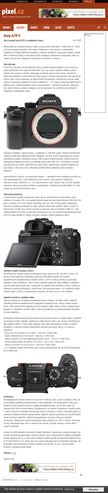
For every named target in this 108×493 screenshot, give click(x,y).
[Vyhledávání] (105, 27)
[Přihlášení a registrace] (99, 27)
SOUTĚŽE (71, 27)
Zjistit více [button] (69, 489)
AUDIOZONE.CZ (22, 1)
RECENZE (21, 27)
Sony (14, 453)
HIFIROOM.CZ (74, 1)
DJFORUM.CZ (57, 1)
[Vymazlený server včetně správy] (95, 34)
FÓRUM (46, 27)
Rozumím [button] (93, 489)
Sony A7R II (12, 35)
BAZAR (58, 27)
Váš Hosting (44, 480)
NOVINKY (7, 27)
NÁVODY (34, 27)
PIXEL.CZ (88, 1)
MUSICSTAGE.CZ (40, 1)
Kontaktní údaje (26, 480)
